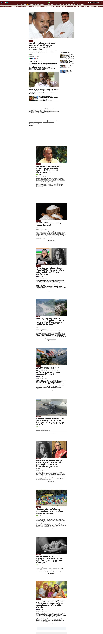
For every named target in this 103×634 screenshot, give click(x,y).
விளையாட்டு (42, 4)
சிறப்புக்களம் (24, 4)
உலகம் (60, 4)
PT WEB (31, 54)
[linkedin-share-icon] (34, 59)
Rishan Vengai (40, 276)
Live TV (74, 2)
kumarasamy (45, 123)
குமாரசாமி (31, 123)
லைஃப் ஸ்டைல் (54, 4)
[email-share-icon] (35, 59)
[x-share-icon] (31, 59)
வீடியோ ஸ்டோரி (66, 4)
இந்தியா (37, 4)
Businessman (31, 125)
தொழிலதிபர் (51, 123)
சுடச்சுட (18, 4)
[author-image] (29, 54)
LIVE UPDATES (81, 4)
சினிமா (48, 4)
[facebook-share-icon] (32, 59)
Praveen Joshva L (41, 327)
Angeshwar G (40, 227)
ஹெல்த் (73, 4)
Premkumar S (38, 468)
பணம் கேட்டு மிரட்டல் (38, 123)
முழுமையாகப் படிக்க (51, 240)
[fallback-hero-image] (63, 56)
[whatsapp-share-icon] (29, 59)
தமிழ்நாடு (31, 4)
